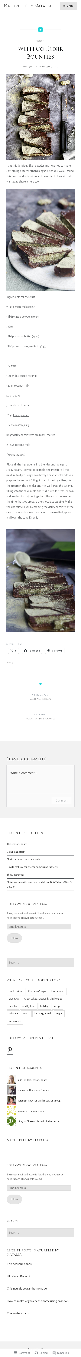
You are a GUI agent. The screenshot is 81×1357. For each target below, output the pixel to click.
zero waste (15, 1021)
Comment (61, 800)
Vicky (20, 1121)
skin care (13, 1013)
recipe (57, 1006)
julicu (20, 1080)
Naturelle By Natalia (28, 1140)
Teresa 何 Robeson (27, 1100)
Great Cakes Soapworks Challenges (43, 998)
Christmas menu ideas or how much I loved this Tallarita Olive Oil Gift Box (40, 884)
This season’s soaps (17, 844)
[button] (40, 117)
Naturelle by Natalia (28, 6)
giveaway (14, 998)
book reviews (16, 991)
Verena (21, 1111)
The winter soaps (15, 874)
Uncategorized (42, 1013)
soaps (26, 1013)
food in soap (57, 991)
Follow (14, 938)
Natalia (36, 66)
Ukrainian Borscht (16, 851)
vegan (41, 41)
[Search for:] (40, 962)
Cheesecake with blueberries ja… (43, 1121)
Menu (70, 6)
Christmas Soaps (37, 991)
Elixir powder (36, 165)
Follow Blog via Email (29, 904)
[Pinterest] (10, 1050)
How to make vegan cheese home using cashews (32, 867)
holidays (44, 1006)
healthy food (28, 1006)
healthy (13, 1006)
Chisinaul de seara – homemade (23, 859)
